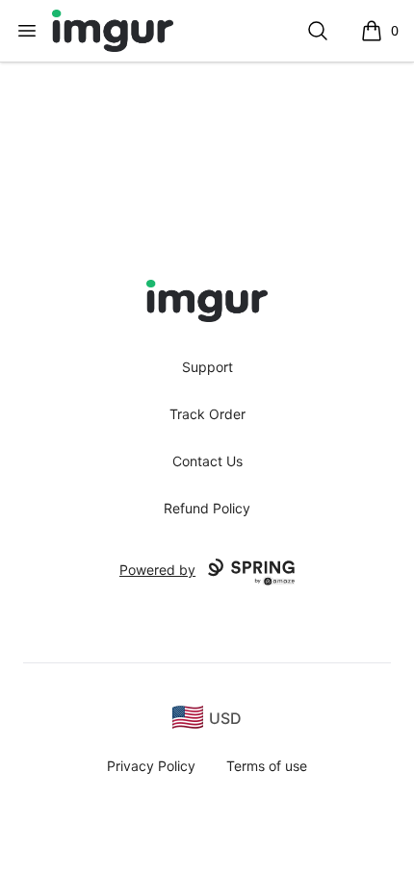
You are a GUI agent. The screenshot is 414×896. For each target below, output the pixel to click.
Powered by (157, 569)
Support (207, 367)
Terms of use (266, 766)
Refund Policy (207, 508)
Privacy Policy (151, 766)
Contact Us (207, 461)
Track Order (207, 414)
